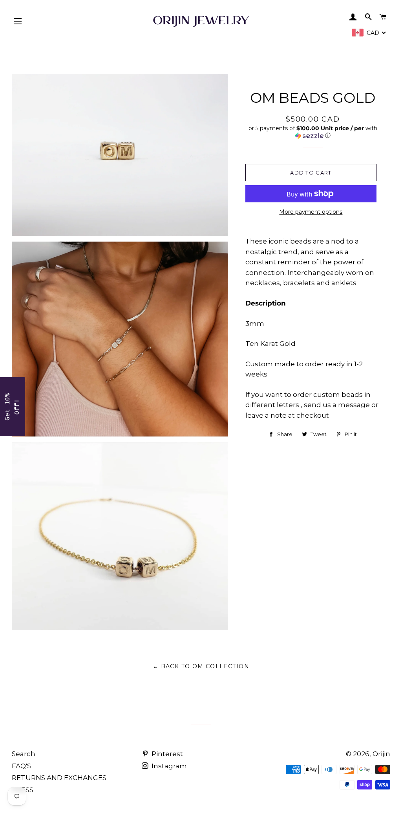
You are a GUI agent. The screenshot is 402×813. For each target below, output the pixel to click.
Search (23, 754)
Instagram (168, 766)
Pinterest (166, 754)
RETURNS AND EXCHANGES (59, 778)
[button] (312, 132)
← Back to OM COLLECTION (201, 666)
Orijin (381, 754)
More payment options (310, 211)
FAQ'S (21, 766)
